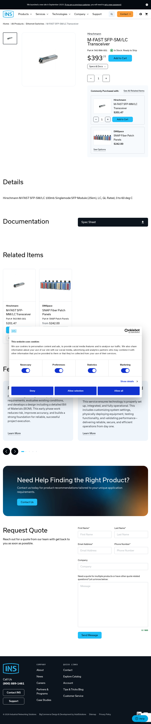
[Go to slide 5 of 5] (37, 451)
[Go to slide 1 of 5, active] (23, 451)
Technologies (59, 14)
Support (97, 14)
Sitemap (92, 714)
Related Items (23, 254)
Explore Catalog (72, 676)
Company (79, 14)
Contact (124, 14)
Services (40, 14)
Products (23, 14)
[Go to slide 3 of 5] (30, 451)
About (40, 670)
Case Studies (44, 700)
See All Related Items (134, 91)
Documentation (26, 221)
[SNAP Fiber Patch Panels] (55, 285)
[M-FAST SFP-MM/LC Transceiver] (19, 285)
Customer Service (73, 696)
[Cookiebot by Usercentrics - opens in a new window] (127, 331)
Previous (6, 451)
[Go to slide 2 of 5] (26, 451)
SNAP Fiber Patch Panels (53, 312)
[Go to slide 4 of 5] (33, 451)
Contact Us (27, 502)
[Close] (147, 5)
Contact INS (14, 692)
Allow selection (75, 390)
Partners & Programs (43, 691)
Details (13, 181)
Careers (41, 683)
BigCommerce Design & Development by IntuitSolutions (62, 714)
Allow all (118, 390)
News (40, 676)
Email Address (85, 544)
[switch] (59, 370)
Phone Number (122, 544)
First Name (83, 528)
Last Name (119, 528)
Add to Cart (120, 58)
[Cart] (146, 14)
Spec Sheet (88, 222)
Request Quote (25, 530)
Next (14, 451)
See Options (99, 149)
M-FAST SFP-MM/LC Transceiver (18, 312)
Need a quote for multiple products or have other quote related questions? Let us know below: (109, 577)
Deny (32, 390)
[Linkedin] (139, 714)
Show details (127, 381)
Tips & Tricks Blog (73, 689)
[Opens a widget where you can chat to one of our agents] (140, 719)
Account (68, 683)
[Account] (140, 14)
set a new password (112, 5)
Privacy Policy (105, 714)
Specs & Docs (96, 66)
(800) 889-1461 (13, 683)
